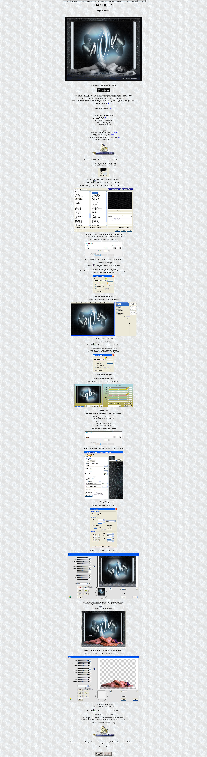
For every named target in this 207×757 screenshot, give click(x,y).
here (109, 103)
